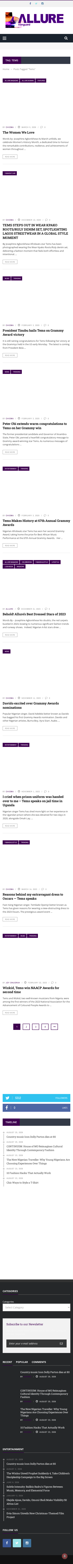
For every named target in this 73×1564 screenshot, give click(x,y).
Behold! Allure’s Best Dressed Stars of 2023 (34, 614)
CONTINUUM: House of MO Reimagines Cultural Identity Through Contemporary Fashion (34, 49)
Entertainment (11, 469)
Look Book (9, 566)
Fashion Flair (10, 173)
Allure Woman (28, 80)
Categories (8, 1301)
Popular (22, 1362)
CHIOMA (10, 127)
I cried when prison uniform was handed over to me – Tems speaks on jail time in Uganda (33, 801)
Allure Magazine (11, 80)
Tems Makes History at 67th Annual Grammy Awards (36, 522)
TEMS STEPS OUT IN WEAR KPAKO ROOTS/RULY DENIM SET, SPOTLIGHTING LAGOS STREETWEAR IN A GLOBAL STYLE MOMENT (35, 231)
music (7, 278)
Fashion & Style (42, 562)
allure (9, 609)
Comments (39, 1362)
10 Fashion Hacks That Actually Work (42, 1427)
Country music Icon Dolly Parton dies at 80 (26, 44)
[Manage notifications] (65, 1556)
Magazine (20, 566)
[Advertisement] (36, 1062)
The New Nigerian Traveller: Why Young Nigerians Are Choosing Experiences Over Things (44, 1412)
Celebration (27, 562)
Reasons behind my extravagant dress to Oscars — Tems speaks (33, 896)
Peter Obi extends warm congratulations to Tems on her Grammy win (35, 426)
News (7, 372)
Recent (7, 1362)
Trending (17, 278)
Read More (10, 156)
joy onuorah (13, 982)
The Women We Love (18, 132)
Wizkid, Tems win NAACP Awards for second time (31, 990)
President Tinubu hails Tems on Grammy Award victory (33, 332)
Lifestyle (55, 562)
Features (41, 80)
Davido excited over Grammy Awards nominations (31, 705)
